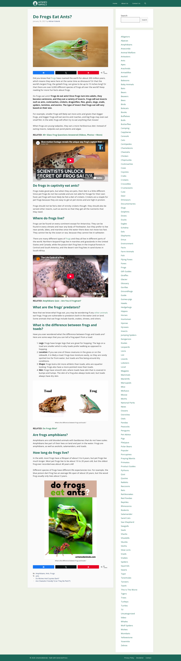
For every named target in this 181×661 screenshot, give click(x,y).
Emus (123, 239)
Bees (123, 100)
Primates (125, 462)
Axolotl (124, 76)
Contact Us (136, 3)
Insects (124, 331)
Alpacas (124, 40)
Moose (124, 394)
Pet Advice (126, 434)
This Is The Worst (129, 589)
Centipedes (126, 144)
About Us (124, 3)
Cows (123, 168)
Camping (125, 128)
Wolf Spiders (127, 625)
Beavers (124, 96)
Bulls (123, 120)
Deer (123, 195)
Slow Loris (126, 550)
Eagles (124, 223)
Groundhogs (127, 291)
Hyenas (124, 323)
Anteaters (125, 56)
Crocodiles (126, 184)
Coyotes (125, 172)
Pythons (125, 470)
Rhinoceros (126, 506)
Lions (123, 351)
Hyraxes (125, 327)
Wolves (124, 629)
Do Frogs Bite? (50, 428)
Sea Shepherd (127, 522)
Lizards (124, 359)
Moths (124, 398)
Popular (124, 450)
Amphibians (40, 573)
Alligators (125, 36)
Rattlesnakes (127, 494)
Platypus (125, 442)
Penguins (125, 430)
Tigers (124, 593)
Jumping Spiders (128, 335)
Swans (124, 569)
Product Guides (128, 466)
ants (37, 576)
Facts (123, 247)
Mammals (125, 374)
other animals (101, 312)
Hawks (124, 303)
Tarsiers (125, 581)
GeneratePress (61, 658)
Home (115, 3)
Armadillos (126, 72)
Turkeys (124, 601)
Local (123, 367)
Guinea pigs (126, 299)
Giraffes (124, 275)
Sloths (124, 546)
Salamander (126, 514)
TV (122, 609)
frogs (53, 78)
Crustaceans (127, 187)
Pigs (123, 438)
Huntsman (126, 319)
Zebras (124, 645)
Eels (123, 231)
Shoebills (125, 538)
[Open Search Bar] (145, 3)
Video (123, 617)
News (123, 406)
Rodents (125, 510)
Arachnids (125, 68)
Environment (127, 243)
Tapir (123, 573)
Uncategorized (128, 613)
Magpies (125, 371)
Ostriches (125, 414)
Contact (148, 658)
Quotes (124, 478)
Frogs (52, 573)
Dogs (123, 207)
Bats (123, 88)
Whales (124, 621)
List (122, 355)
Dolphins (125, 211)
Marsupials (126, 382)
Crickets (124, 180)
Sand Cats (125, 518)
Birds (123, 104)
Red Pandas (126, 498)
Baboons (125, 80)
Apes (123, 64)
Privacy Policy (129, 658)
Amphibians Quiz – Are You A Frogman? (62, 300)
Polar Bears (126, 446)
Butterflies (126, 124)
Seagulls (125, 526)
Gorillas (124, 287)
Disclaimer (140, 658)
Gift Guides (126, 271)
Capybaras (126, 132)
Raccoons (125, 486)
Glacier (124, 279)
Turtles (124, 605)
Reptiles (125, 502)
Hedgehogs (126, 307)
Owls (123, 418)
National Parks (128, 402)
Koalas (124, 343)
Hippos (124, 311)
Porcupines (126, 454)
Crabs (123, 176)
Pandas (124, 422)
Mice (123, 386)
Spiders (124, 561)
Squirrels (125, 565)
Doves (124, 215)
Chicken (124, 156)
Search (124, 15)
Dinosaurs (126, 199)
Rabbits (124, 482)
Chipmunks (126, 160)
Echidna (124, 227)
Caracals (125, 136)
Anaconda (125, 48)
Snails (123, 554)
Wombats (125, 633)
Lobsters (125, 363)
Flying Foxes (126, 259)
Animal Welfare (128, 52)
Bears (123, 92)
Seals (123, 530)
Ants (47, 573)
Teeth (124, 585)
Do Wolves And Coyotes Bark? (47, 578)
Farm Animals (127, 251)
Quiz (123, 474)
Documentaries (128, 203)
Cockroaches (127, 164)
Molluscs (125, 390)
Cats (123, 140)
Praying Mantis (128, 458)
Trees (123, 597)
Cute (123, 191)
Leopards (125, 347)
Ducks (124, 219)
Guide (123, 295)
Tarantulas (126, 577)
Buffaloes (125, 116)
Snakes (124, 558)
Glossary (125, 283)
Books (124, 112)
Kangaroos (126, 339)
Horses (124, 315)
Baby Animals (127, 84)
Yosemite (125, 641)
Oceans (124, 410)
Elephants (125, 235)
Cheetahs (125, 152)
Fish (123, 255)
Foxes (123, 263)
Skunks (124, 542)
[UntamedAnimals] (40, 3)
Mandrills (125, 378)
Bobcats (125, 108)
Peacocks (125, 426)
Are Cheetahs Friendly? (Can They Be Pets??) (53, 581)
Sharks (124, 534)
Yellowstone (127, 637)
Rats (123, 490)
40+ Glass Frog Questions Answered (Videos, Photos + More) (72, 134)
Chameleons (127, 148)
